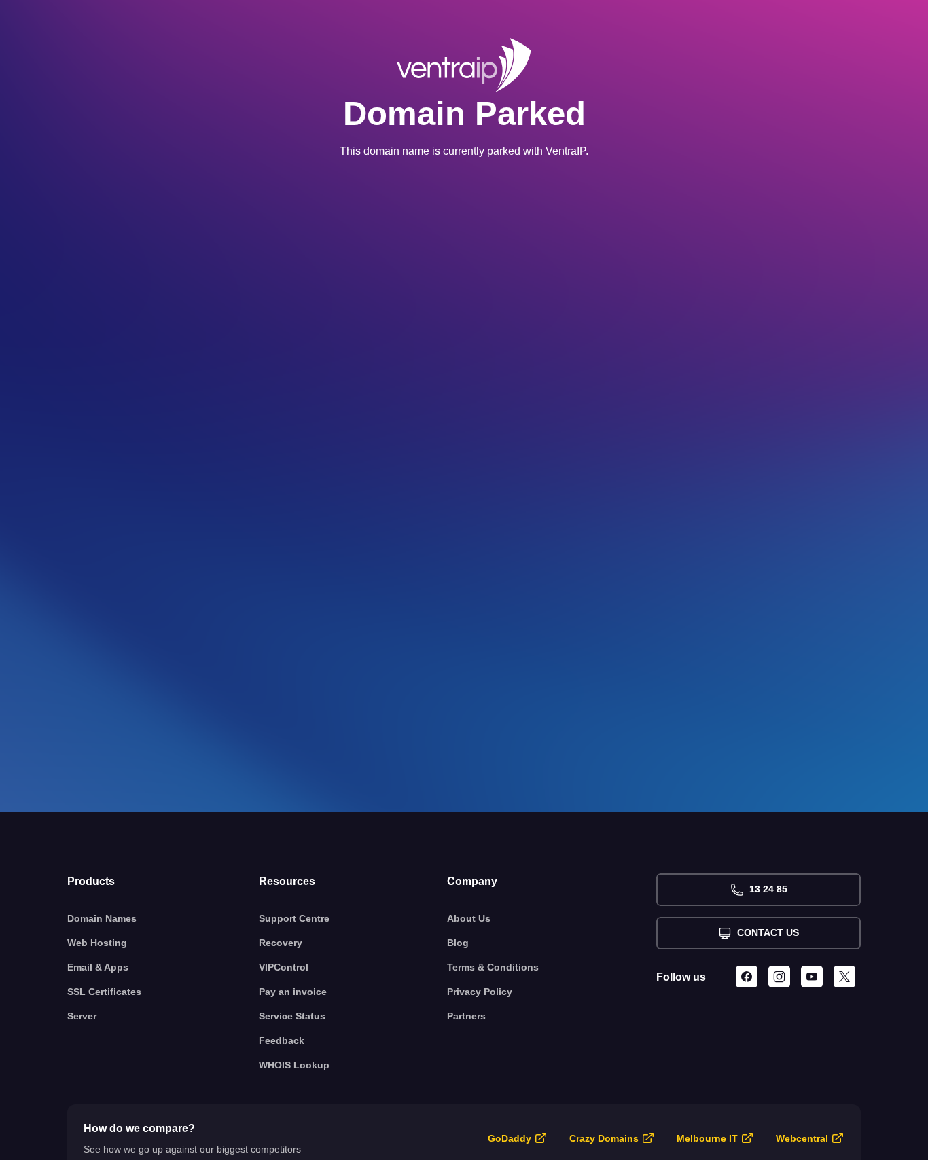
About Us (468, 918)
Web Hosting (97, 942)
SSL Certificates (104, 991)
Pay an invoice (293, 991)
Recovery (280, 942)
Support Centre (294, 918)
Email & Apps (97, 967)
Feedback (281, 1040)
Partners (466, 1016)
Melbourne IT (707, 1138)
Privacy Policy (479, 991)
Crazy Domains (604, 1138)
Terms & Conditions (493, 967)
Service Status (292, 1016)
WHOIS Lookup (294, 1064)
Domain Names (102, 918)
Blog (458, 942)
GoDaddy (509, 1138)
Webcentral (802, 1138)
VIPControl (283, 967)
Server (81, 1016)
